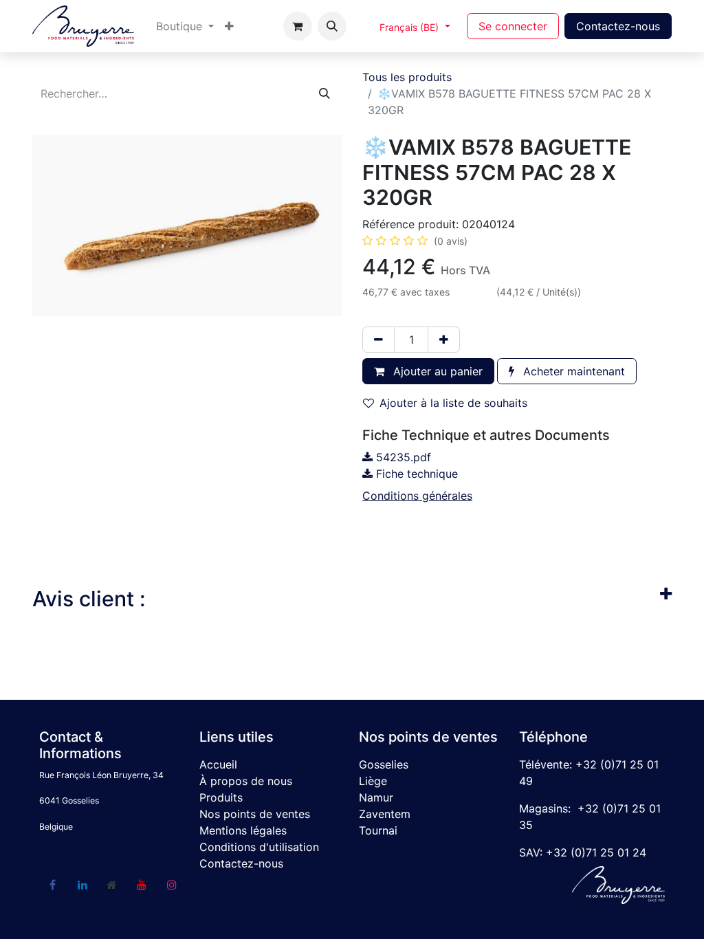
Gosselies (383, 764)
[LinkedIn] (83, 885)
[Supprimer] (378, 340)
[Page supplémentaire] (112, 885)
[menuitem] (185, 26)
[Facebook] (52, 885)
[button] (332, 26)
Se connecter (512, 26)
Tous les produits (407, 77)
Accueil (218, 764)
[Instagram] (172, 885)
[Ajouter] (444, 340)
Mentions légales (243, 830)
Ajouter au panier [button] (436, 371)
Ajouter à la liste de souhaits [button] (453, 403)
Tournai (378, 830)
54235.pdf (402, 457)
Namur (376, 797)
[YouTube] (142, 885)
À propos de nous (245, 781)
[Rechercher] (324, 93)
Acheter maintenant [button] (572, 371)
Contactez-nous (618, 26)
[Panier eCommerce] (297, 26)
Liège (373, 781)
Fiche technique (415, 473)
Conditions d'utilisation (259, 847)
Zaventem (384, 814)
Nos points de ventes (254, 814)
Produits (221, 797)
